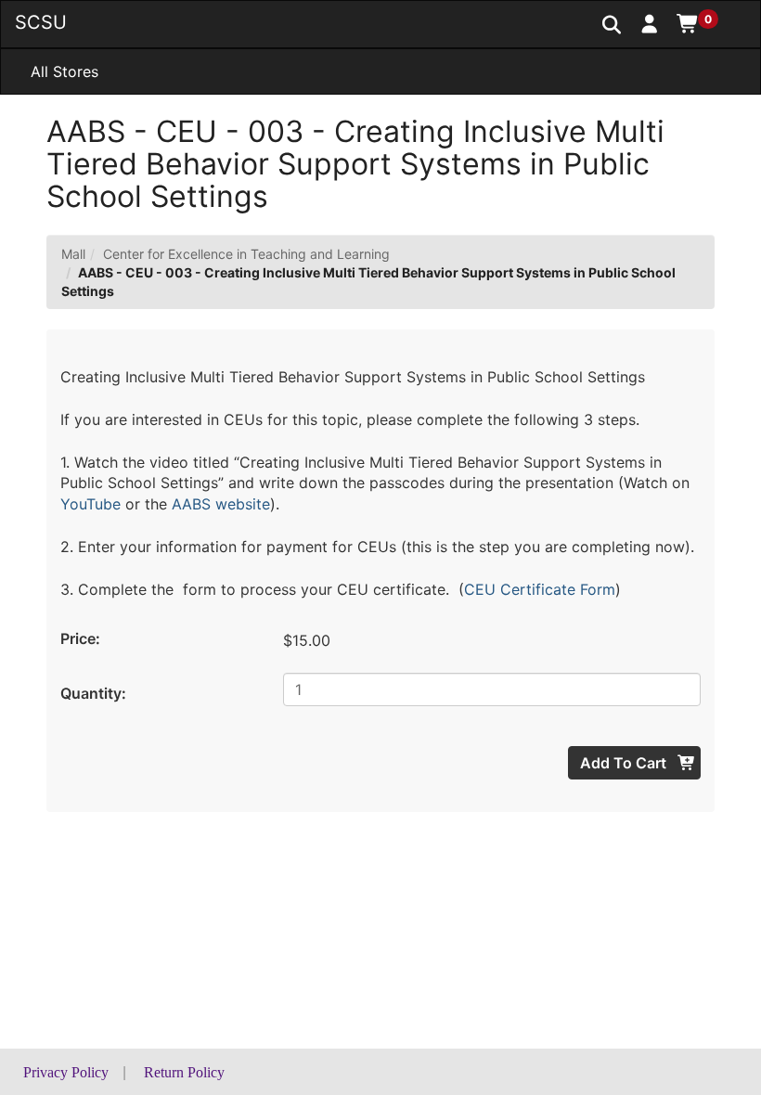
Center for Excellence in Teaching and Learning (246, 254)
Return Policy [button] (184, 1072)
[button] (650, 23)
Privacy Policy (66, 1072)
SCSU (41, 22)
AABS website (221, 504)
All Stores (64, 71)
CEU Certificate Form (539, 589)
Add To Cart (625, 763)
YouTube (90, 504)
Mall (73, 254)
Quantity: (93, 693)
